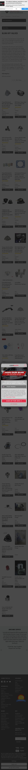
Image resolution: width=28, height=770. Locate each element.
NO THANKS (14, 404)
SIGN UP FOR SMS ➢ (14, 401)
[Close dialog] (25, 365)
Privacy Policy (9, 397)
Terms (14, 397)
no (16, 8)
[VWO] (5, 8)
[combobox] (4, 386)
